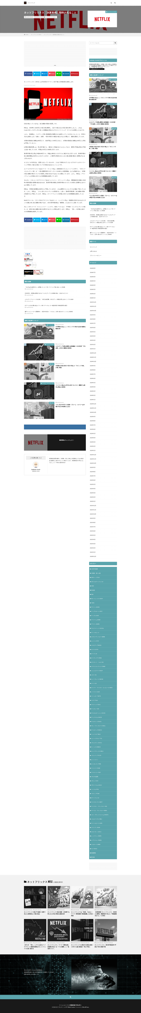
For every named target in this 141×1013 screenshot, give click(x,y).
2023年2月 (92, 446)
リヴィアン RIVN (95, 827)
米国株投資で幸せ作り (75, 1005)
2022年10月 (93, 463)
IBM (92, 594)
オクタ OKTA (94, 649)
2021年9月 (92, 518)
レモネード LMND (95, 844)
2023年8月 (92, 420)
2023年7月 (92, 425)
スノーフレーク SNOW (97, 679)
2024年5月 (92, 382)
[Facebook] (28, 74)
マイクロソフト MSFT (96, 802)
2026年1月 (92, 298)
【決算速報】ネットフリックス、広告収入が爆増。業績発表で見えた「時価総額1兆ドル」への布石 (106, 913)
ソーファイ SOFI (95, 692)
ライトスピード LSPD (96, 823)
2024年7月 (92, 374)
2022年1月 (92, 501)
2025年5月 (92, 331)
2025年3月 (92, 340)
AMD (92, 586)
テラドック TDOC (96, 704)
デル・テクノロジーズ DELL (98, 725)
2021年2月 (92, 548)
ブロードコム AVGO (96, 785)
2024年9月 (92, 365)
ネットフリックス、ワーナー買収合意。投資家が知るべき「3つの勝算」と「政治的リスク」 (59, 946)
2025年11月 (93, 306)
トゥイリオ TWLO (96, 734)
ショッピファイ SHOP (97, 670)
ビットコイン (94, 759)
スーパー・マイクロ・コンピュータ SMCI (102, 687)
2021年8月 (92, 522)
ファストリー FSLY (96, 772)
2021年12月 (93, 505)
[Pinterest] (74, 74)
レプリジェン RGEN (96, 840)
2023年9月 (92, 416)
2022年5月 (92, 484)
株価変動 (93, 853)
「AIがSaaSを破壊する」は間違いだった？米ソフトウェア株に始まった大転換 (45, 287)
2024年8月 (92, 370)
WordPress (85, 1007)
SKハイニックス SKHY (97, 598)
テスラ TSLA (94, 700)
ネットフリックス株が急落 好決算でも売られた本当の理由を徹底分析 (59, 913)
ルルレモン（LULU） (96, 831)
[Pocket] (51, 74)
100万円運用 (94, 569)
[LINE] (59, 74)
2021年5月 (92, 535)
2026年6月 (92, 276)
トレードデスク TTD (96, 738)
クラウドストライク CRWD (98, 666)
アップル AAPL (51, 325)
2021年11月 (93, 509)
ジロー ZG (94, 675)
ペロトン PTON (95, 793)
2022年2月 (92, 497)
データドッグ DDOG (96, 730)
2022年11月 (93, 459)
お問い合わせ (93, 251)
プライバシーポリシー (95, 255)
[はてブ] (44, 74)
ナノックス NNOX (96, 747)
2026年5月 (92, 281)
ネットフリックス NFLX (50, 17)
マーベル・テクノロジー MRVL (99, 810)
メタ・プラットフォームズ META (99, 814)
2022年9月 (92, 467)
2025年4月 (92, 336)
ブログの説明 (94, 776)
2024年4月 (92, 387)
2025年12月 (93, 302)
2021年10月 (93, 514)
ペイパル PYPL (95, 789)
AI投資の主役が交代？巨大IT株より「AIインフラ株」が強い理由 (70, 366)
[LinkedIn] (66, 74)
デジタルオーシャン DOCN (98, 713)
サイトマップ (31, 3)
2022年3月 (92, 493)
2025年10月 (93, 310)
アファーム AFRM (95, 619)
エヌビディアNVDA (50, 344)
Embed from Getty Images (29, 85)
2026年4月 (92, 285)
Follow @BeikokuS (60, 462)
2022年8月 (92, 471)
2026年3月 (92, 289)
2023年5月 (92, 433)
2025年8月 (92, 319)
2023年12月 (93, 403)
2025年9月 (92, 314)
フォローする (66, 442)
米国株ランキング (28, 261)
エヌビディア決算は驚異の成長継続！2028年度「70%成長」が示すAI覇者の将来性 (71, 347)
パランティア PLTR (96, 755)
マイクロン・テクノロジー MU (48, 383)
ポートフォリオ (95, 797)
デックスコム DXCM (96, 717)
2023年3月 (92, 442)
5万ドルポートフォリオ (97, 581)
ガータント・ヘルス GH (97, 662)
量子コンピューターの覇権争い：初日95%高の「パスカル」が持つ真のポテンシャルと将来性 (49, 311)
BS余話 (52, 402)
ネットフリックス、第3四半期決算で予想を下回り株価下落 (105, 945)
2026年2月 (92, 293)
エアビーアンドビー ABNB (98, 636)
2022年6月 (92, 480)
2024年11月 (93, 357)
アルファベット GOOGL (97, 628)
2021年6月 (92, 531)
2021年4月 (92, 539)
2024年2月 (92, 395)
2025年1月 (92, 348)
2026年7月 (92, 272)
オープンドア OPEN (96, 658)
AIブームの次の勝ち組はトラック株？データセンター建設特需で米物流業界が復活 (46, 305)
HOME (26, 34)
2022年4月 (92, 488)
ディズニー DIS (95, 708)
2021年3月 (92, 543)
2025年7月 (92, 323)
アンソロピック (95, 632)
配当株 (93, 857)
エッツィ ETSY (95, 641)
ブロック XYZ (94, 781)
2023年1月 (92, 450)
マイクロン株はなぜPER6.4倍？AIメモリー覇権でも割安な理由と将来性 (70, 386)
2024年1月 (92, 399)
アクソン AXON (95, 607)
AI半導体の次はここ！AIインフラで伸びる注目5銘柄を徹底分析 (71, 327)
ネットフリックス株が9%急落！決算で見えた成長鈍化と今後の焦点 (34, 913)
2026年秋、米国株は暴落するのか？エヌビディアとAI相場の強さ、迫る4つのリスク (46, 293)
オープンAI (94, 653)
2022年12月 (93, 454)
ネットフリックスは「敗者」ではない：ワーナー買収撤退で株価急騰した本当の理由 (82, 913)
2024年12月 (93, 353)
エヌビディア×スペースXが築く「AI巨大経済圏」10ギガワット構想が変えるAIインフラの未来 (49, 299)
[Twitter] (37, 74)
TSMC (92, 603)
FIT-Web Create (70, 1007)
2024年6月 (92, 378)
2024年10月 (93, 361)
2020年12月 (93, 556)
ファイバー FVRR (95, 768)
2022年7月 (92, 476)
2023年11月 (93, 408)
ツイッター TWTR (96, 696)
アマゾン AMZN (95, 624)
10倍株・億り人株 (96, 573)
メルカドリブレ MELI (96, 819)
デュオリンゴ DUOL (96, 721)
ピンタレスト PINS (96, 764)
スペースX (94, 683)
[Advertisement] (74, 52)
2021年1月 (92, 552)
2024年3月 (92, 391)
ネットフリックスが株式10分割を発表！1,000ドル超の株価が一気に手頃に (82, 945)
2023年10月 (93, 412)
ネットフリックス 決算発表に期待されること (54, 34)
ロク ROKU (94, 848)
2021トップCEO (95, 577)
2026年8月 (92, 268)
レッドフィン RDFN (96, 836)
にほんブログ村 (28, 256)
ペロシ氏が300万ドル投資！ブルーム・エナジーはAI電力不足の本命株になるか (70, 405)
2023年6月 (92, 429)
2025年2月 (92, 344)
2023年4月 (92, 437)
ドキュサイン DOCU (96, 742)
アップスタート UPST (96, 611)
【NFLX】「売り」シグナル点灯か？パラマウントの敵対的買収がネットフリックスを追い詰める (35, 946)
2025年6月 (92, 327)
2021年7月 (92, 526)
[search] (115, 43)
